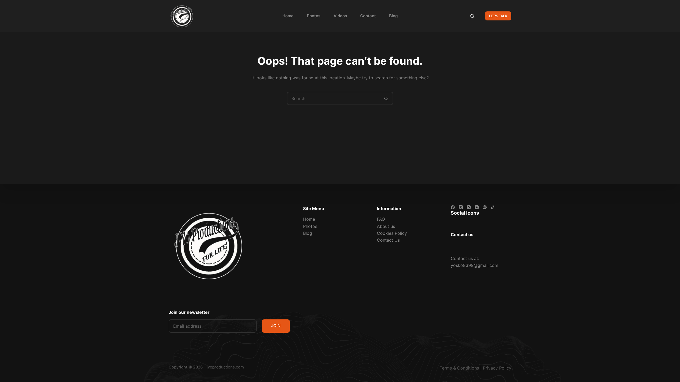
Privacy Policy (497, 368)
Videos (340, 15)
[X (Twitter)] (461, 207)
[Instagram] (469, 207)
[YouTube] (477, 207)
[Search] (472, 16)
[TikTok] (493, 207)
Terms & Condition (458, 368)
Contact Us (388, 240)
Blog (393, 15)
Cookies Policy (392, 233)
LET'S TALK (498, 16)
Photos (313, 15)
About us (386, 226)
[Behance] (485, 207)
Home (288, 15)
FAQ (381, 219)
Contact (368, 15)
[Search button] (386, 98)
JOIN (275, 325)
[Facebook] (453, 207)
